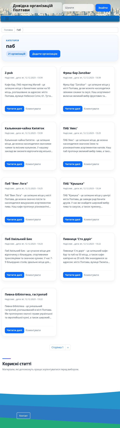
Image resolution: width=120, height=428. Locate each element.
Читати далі (15, 109)
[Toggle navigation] (7, 19)
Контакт (23, 415)
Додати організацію (44, 53)
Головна (8, 30)
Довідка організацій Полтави (33, 7)
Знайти (103, 7)
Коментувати (33, 108)
